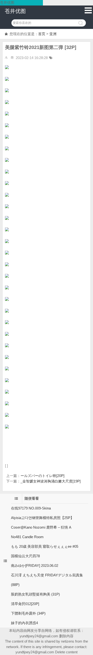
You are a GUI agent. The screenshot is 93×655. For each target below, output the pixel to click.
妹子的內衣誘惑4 (24, 623)
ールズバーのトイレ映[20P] (42, 476)
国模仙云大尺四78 (25, 556)
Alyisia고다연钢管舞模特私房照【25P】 (42, 518)
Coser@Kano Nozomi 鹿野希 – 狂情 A (41, 527)
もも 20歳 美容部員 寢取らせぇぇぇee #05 (44, 546)
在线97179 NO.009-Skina (31, 508)
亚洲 (53, 34)
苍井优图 (15, 11)
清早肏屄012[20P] (25, 604)
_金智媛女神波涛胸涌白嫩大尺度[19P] (51, 481)
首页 (41, 34)
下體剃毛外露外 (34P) (28, 613)
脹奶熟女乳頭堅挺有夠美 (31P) (35, 594)
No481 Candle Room (27, 537)
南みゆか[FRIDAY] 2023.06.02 (34, 565)
